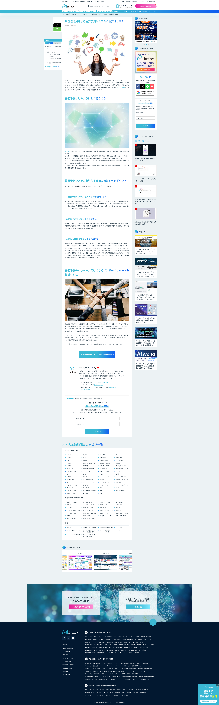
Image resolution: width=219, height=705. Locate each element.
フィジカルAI (88, 639)
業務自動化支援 (88, 650)
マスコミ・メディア (88, 505)
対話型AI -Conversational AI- (129, 639)
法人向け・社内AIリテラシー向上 (111, 676)
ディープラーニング (72, 485)
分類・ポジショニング (145, 647)
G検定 (101, 474)
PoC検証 (69, 477)
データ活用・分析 (104, 482)
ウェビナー (152, 11)
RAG (68, 460)
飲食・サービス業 (88, 510)
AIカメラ (131, 653)
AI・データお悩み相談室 (73, 534)
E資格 (117, 474)
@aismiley (112, 387)
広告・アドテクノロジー (106, 510)
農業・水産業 (86, 516)
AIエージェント (71, 455)
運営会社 (64, 645)
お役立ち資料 (143, 11)
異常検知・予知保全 (105, 466)
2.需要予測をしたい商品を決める (55, 59)
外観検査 (85, 466)
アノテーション (87, 471)
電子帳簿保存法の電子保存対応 (92, 663)
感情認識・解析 (118, 642)
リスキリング (121, 637)
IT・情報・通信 (87, 502)
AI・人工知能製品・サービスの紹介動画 (89, 535)
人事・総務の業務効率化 (134, 666)
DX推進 (85, 460)
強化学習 (85, 485)
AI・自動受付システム (134, 650)
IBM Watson (119, 647)
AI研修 (137, 637)
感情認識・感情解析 (88, 468)
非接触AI (85, 493)
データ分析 (151, 645)
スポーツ (69, 505)
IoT (68, 474)
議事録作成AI (88, 642)
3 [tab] (146, 44)
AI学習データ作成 (104, 471)
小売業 (118, 507)
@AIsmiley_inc (98, 385)
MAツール (117, 650)
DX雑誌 (69, 527)
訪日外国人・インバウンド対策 (92, 668)
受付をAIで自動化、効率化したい (93, 676)
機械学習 (118, 482)
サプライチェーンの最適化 (123, 679)
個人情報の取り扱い (67, 648)
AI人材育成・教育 (71, 471)
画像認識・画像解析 (105, 463)
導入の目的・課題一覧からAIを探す (101, 659)
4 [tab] (148, 44)
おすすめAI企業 (104, 460)
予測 (117, 488)
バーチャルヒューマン (98, 642)
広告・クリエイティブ (73, 490)
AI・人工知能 (121, 87)
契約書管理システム (102, 653)
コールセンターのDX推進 (120, 666)
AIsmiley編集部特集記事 (106, 527)
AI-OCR (69, 466)
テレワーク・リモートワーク (107, 485)
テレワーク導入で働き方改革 (92, 674)
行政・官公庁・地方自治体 (123, 513)
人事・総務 (119, 505)
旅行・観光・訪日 (71, 513)
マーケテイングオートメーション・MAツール (123, 485)
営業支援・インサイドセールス (90, 490)
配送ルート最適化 (71, 493)
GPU (101, 493)
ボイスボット (70, 463)
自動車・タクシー (104, 513)
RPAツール (86, 477)
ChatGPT (102, 455)
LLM (84, 457)
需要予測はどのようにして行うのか (54, 47)
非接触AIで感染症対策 (132, 674)
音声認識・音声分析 (90, 645)
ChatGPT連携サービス (110, 637)
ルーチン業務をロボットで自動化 (108, 671)
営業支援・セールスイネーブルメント (102, 666)
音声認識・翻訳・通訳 (89, 463)
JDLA (84, 474)
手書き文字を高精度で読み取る (129, 676)
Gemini (118, 455)
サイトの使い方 (127, 1)
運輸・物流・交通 (121, 516)
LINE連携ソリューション (124, 671)
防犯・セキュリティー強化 (139, 671)
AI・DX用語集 (66, 675)
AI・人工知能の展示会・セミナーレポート (106, 531)
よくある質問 (66, 651)
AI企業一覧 (65, 671)
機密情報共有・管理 (90, 653)
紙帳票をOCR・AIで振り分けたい (107, 679)
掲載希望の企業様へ (152, 1)
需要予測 (67, 151)
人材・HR (69, 507)
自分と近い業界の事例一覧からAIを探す (102, 685)
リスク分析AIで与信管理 (91, 679)
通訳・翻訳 (124, 650)
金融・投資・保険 (71, 518)
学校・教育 (103, 507)
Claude (69, 457)
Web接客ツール (71, 479)
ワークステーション (113, 653)
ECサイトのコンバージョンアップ (110, 668)
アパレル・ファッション (73, 510)
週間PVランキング (140, 141)
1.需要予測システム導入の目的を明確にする (55, 55)
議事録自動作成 (120, 490)
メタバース (103, 479)
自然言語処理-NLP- (121, 466)
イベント (133, 11)
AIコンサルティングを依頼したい (140, 679)
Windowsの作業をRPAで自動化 (146, 676)
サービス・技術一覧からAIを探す (100, 632)
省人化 (101, 490)
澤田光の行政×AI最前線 (89, 527)
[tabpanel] (146, 32)
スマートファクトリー (89, 482)
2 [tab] (144, 44)
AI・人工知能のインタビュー (73, 531)
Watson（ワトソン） (122, 477)
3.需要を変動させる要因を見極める (55, 63)
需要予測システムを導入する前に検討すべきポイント (54, 51)
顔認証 (118, 463)
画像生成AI (119, 457)
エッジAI (118, 471)
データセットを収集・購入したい (126, 663)
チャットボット (120, 460)
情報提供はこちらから (138, 1)
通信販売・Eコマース (105, 516)
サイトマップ (66, 678)
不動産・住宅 (103, 505)
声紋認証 (144, 650)
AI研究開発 (103, 457)
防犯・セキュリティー (89, 518)
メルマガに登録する (85, 389)
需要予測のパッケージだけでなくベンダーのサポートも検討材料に (54, 67)
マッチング (70, 488)
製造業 (68, 516)
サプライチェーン (98, 398)
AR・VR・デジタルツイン (123, 479)
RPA (110, 647)
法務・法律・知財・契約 (89, 513)
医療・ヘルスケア (88, 507)
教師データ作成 (139, 642)
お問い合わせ (66, 655)
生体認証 (137, 653)
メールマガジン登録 (67, 658)
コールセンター (120, 502)
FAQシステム (123, 653)
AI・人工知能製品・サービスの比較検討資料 (89, 531)
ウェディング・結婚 (105, 502)
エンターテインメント (73, 502)
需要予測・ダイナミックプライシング (83, 398)
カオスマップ (119, 527)
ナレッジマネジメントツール (144, 663)
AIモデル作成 (103, 468)
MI (67, 482)
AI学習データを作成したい (107, 674)
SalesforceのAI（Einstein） (131, 647)
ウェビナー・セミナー (122, 530)
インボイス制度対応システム (109, 663)
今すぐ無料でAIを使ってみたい (145, 668)
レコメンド (86, 488)
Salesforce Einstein (105, 477)
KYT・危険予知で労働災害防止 (128, 668)
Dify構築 (140, 639)
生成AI (85, 455)
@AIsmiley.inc (103, 382)
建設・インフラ (120, 510)
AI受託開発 (107, 639)
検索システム (70, 468)
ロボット (102, 488)
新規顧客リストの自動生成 (91, 671)
